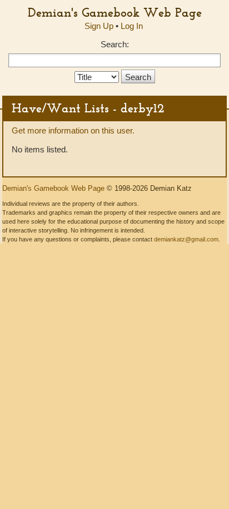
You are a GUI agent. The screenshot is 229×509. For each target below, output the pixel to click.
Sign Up (98, 26)
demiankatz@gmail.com (186, 239)
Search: (115, 44)
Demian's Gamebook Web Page (115, 12)
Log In (132, 26)
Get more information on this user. (73, 130)
